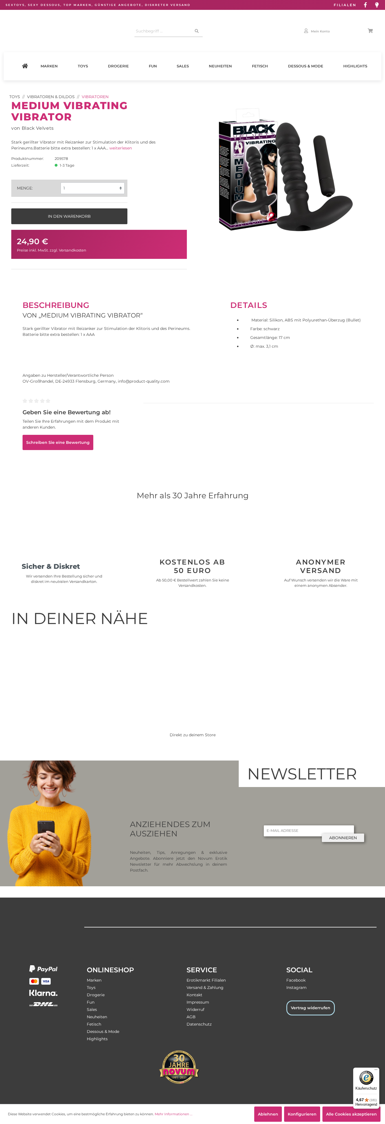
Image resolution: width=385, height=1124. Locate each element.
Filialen (345, 5)
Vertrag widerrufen (310, 1007)
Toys (83, 66)
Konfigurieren (302, 1114)
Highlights (355, 66)
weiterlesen (120, 148)
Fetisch (260, 66)
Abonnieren (343, 837)
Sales (183, 66)
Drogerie (118, 66)
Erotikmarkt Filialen (206, 980)
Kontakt (194, 994)
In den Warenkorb (69, 216)
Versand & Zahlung (205, 987)
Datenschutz (199, 1024)
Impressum (198, 1002)
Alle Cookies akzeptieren (351, 1114)
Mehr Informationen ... (174, 1114)
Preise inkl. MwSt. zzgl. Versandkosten (51, 250)
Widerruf (195, 1009)
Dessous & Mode (305, 66)
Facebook (296, 980)
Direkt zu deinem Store (193, 734)
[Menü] (376, 1071)
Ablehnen (268, 1114)
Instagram (296, 987)
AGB (191, 1016)
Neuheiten (220, 66)
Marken (49, 66)
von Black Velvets (32, 128)
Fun (153, 66)
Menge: (25, 188)
